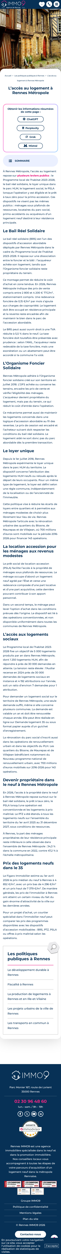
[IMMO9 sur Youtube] (34, 1114)
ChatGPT (30, 119)
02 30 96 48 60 (30, 1101)
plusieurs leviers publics (33, 175)
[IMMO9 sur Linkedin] (40, 1114)
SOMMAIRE (22, 160)
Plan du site (30, 1218)
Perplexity (30, 128)
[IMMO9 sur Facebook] (20, 1114)
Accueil (8, 76)
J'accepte (52, 1245)
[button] (49, 4)
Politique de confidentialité (30, 1206)
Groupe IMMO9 (30, 1200)
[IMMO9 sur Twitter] (27, 1114)
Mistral (30, 145)
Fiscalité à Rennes (20, 984)
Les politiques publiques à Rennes (29, 76)
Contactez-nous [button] (30, 1234)
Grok (30, 136)
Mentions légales (30, 1212)
